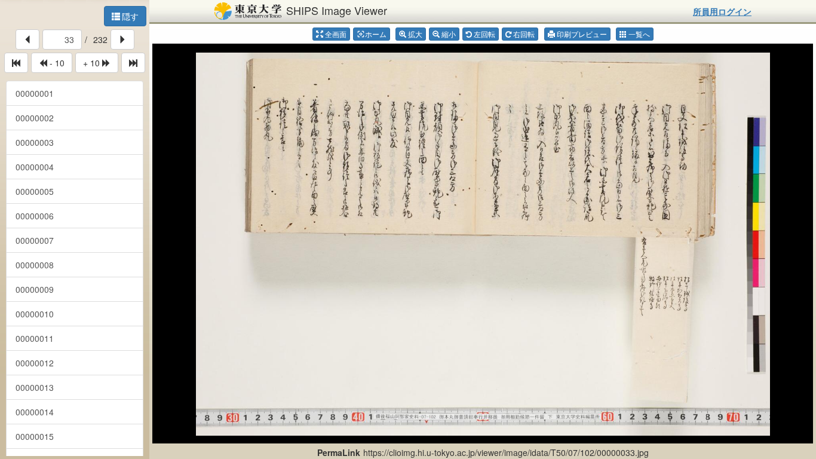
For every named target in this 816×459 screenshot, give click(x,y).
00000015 (35, 436)
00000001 (35, 93)
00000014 (35, 412)
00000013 (35, 387)
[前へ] (27, 39)
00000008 (35, 265)
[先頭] (16, 63)
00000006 (35, 216)
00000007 (35, 240)
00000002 (35, 118)
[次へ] (122, 39)
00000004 (35, 167)
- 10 (56, 63)
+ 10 (92, 63)
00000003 (35, 142)
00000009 (35, 289)
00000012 (35, 363)
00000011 (35, 338)
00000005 (35, 191)
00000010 (35, 314)
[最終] (133, 63)
